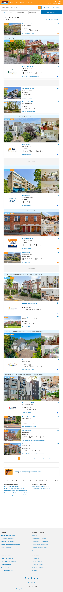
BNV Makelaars (26, 205)
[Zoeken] (39, 7)
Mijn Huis (34, 535)
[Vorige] (13, 458)
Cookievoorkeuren (41, 589)
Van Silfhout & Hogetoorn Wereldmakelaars (33, 440)
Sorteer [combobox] (54, 19)
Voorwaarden (25, 589)
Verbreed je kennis (6, 567)
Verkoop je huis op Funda (8, 535)
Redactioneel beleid (37, 567)
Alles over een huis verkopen (40, 541)
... (40, 458)
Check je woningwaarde (7, 538)
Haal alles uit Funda (37, 551)
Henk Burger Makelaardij (28, 111)
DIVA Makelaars (26, 248)
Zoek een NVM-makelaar (8, 541)
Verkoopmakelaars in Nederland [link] (41, 488)
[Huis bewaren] (58, 24)
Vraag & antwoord (6, 547)
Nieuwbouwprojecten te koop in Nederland (15, 493)
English (33, 582)
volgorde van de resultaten (22, 464)
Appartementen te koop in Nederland (14, 488)
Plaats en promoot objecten (8, 561)
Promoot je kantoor (6, 564)
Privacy (18, 589)
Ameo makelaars (26, 412)
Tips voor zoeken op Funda (39, 547)
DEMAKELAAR (26, 262)
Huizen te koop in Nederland (11, 486)
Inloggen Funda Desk (7, 570)
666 (44, 458)
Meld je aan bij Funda (7, 558)
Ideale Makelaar (26, 154)
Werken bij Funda (37, 561)
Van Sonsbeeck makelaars (29, 426)
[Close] (57, 464)
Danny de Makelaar (27, 327)
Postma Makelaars (27, 98)
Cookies (32, 589)
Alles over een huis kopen (39, 538)
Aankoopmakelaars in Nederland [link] (41, 486)
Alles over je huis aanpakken (40, 544)
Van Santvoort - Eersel (28, 369)
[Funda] (5, 2)
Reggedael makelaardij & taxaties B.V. (32, 76)
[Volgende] (49, 458)
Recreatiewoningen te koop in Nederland (15, 495)
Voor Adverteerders (37, 564)
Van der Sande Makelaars (29, 313)
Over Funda (35, 558)
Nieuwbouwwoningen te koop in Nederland (15, 490)
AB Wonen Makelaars (28, 33)
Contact (34, 570)
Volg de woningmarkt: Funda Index (10, 544)
